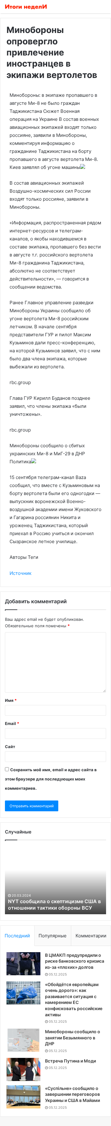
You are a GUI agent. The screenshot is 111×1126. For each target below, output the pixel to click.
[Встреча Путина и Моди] (23, 1069)
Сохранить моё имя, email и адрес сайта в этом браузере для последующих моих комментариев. (51, 779)
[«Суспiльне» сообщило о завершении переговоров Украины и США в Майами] (23, 1096)
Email (12, 723)
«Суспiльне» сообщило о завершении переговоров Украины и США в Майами (72, 1094)
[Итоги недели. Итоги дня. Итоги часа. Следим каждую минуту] (26, 6)
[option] (55, 880)
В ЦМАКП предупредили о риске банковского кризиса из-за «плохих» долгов (74, 961)
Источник (20, 573)
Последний (17, 936)
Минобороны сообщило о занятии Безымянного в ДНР (72, 1037)
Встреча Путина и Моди (70, 1060)
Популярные (53, 936)
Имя (11, 700)
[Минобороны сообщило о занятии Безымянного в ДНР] (23, 1040)
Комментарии (91, 936)
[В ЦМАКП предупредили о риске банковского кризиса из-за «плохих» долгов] (23, 963)
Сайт (10, 746)
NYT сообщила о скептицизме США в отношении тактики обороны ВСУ (54, 904)
